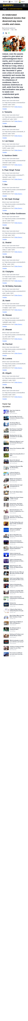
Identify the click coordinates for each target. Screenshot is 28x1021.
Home (4, 8)
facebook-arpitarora (9, 28)
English (16, 1)
